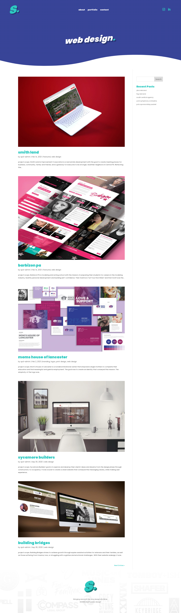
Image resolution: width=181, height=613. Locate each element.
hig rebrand (141, 94)
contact (104, 10)
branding (46, 361)
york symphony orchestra (146, 101)
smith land (28, 152)
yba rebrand (141, 90)
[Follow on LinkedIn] (169, 9)
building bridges (34, 542)
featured (47, 157)
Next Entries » (119, 565)
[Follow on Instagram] (163, 9)
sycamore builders (36, 457)
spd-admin (25, 157)
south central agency (144, 97)
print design (61, 361)
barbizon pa (29, 265)
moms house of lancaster (42, 357)
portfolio (92, 10)
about (81, 10)
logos (53, 361)
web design (56, 157)
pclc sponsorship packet (146, 104)
